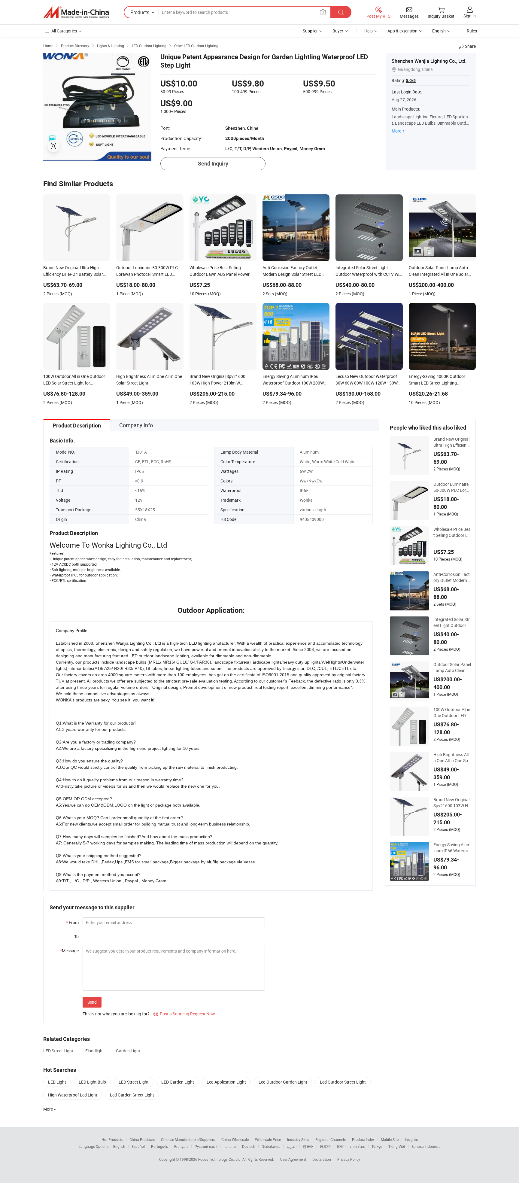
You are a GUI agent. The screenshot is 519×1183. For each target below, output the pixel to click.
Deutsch (248, 1146)
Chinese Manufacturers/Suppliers (188, 1139)
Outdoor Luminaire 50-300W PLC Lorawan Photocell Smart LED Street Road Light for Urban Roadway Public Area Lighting (452, 487)
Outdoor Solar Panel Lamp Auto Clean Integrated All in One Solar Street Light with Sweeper (452, 667)
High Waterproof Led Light (72, 1095)
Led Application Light (226, 1082)
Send (92, 1002)
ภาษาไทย (357, 1146)
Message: (70, 950)
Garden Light (128, 1051)
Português (159, 1146)
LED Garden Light (177, 1082)
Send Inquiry (213, 163)
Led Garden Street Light (132, 1095)
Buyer (337, 31)
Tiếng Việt (396, 1146)
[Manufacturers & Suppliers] (76, 12)
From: (73, 922)
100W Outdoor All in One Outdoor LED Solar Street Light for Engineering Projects (451, 713)
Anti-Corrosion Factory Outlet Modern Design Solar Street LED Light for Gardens (452, 577)
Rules (472, 31)
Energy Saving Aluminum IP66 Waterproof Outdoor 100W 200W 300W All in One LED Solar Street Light (452, 848)
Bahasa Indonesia (426, 1146)
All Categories (64, 31)
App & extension (402, 31)
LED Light (57, 1082)
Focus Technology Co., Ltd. (220, 1159)
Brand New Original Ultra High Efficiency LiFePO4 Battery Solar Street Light (452, 442)
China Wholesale (235, 1139)
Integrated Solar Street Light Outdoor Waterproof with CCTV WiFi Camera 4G (452, 622)
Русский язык (206, 1146)
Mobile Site (390, 1139)
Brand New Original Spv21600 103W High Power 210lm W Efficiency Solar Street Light (451, 803)
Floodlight (94, 1051)
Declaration (321, 1159)
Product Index (363, 1139)
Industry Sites (298, 1139)
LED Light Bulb (92, 1082)
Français (181, 1146)
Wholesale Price (268, 1139)
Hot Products (112, 1139)
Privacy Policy (348, 1159)
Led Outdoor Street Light (343, 1082)
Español (138, 1146)
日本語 (325, 1146)
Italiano (229, 1146)
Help (368, 31)
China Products (142, 1139)
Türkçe (377, 1146)
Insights (411, 1139)
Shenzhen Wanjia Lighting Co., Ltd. (429, 61)
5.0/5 (411, 80)
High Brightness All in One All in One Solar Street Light (451, 758)
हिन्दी (340, 1146)
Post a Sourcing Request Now (184, 1014)
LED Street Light (58, 1051)
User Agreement (293, 1159)
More (396, 131)
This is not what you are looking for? (116, 1014)
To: (77, 936)
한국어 (308, 1146)
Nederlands (271, 1146)
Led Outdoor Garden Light (283, 1082)
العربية (291, 1146)
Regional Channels (330, 1139)
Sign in (469, 16)
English (119, 1146)
